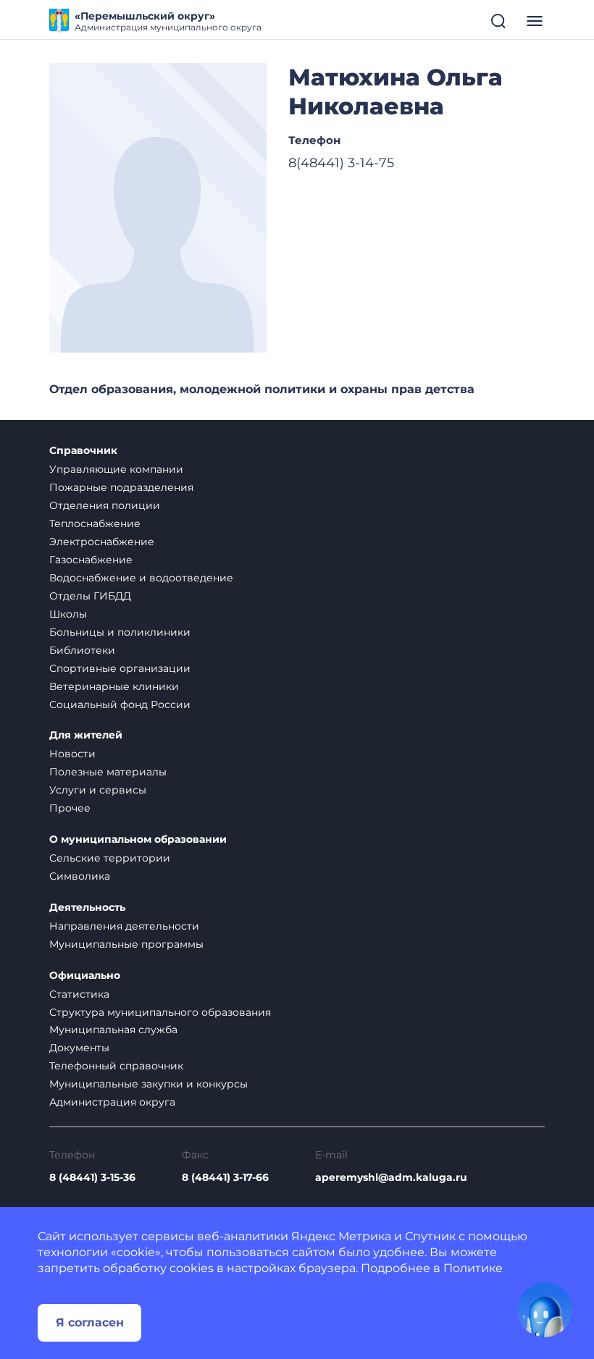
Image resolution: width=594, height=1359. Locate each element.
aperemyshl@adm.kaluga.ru (391, 1177)
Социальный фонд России (120, 704)
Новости (72, 753)
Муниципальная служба (113, 1029)
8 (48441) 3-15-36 (92, 1177)
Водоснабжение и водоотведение (141, 577)
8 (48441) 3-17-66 (225, 1177)
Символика (79, 876)
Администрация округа (112, 1101)
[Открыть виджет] (544, 1309)
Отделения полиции (104, 505)
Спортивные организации (120, 668)
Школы (68, 613)
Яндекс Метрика (341, 1236)
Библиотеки (82, 650)
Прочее (70, 808)
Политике (473, 1268)
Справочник (83, 451)
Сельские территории (109, 857)
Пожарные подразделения (121, 487)
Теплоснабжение (95, 523)
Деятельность (87, 907)
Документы (79, 1047)
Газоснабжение (91, 559)
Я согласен (90, 1322)
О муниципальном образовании (138, 839)
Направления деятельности (124, 926)
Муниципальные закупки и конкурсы (148, 1083)
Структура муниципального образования (160, 1012)
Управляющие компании (116, 469)
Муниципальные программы (126, 944)
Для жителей (85, 735)
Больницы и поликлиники (120, 632)
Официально (84, 975)
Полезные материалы (108, 771)
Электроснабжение (101, 541)
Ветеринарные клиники (114, 686)
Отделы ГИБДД (90, 595)
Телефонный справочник (116, 1065)
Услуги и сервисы (97, 789)
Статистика (79, 994)
